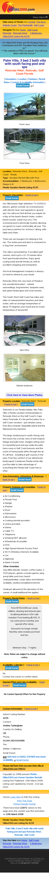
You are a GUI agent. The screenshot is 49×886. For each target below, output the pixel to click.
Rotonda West (20, 33)
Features (32, 79)
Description (10, 79)
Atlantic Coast (10, 25)
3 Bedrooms (36, 33)
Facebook (25, 863)
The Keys (41, 22)
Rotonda (7, 33)
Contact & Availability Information (27, 82)
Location (22, 79)
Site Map (37, 861)
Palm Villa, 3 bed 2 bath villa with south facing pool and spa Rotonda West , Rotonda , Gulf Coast (25, 831)
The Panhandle (25, 25)
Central (31, 22)
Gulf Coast (39, 25)
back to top (31, 195)
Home (23, 29)
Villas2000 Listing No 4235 (16, 36)
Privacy (28, 861)
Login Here (15, 797)
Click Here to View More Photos (24, 394)
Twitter (35, 863)
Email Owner (23, 85)
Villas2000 (35, 859)
